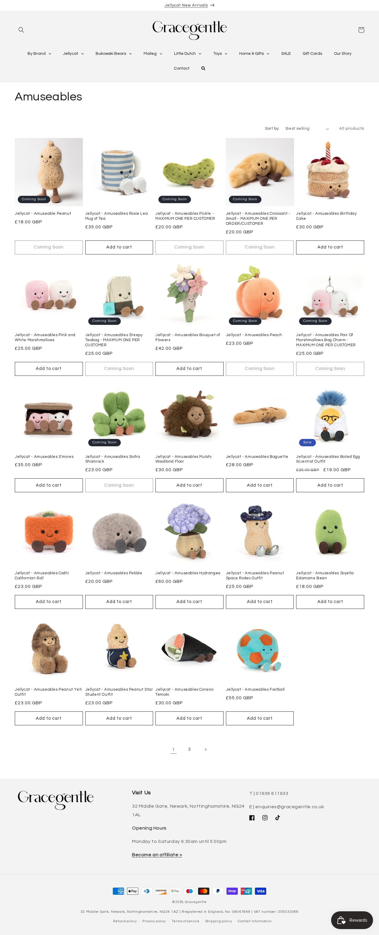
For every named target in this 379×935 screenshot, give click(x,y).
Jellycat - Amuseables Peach (254, 335)
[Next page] (205, 749)
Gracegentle (196, 902)
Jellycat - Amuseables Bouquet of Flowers (187, 337)
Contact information (255, 921)
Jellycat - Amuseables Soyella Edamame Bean (325, 575)
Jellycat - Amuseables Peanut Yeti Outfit (48, 692)
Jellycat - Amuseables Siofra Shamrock (112, 459)
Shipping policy (218, 921)
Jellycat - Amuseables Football (255, 689)
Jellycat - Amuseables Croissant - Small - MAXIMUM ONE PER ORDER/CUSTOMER (258, 218)
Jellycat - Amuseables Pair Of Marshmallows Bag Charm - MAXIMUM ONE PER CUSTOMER (326, 340)
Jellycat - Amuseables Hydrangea (188, 573)
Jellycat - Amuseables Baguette (257, 457)
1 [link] (173, 749)
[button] (21, 29)
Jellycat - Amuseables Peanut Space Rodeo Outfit (255, 575)
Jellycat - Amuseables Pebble (113, 573)
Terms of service (186, 921)
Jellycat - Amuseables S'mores (44, 457)
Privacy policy (154, 921)
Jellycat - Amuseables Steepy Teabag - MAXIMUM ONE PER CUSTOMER (114, 340)
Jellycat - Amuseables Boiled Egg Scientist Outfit (328, 459)
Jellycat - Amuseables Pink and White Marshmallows (45, 337)
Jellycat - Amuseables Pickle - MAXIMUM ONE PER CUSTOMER (185, 216)
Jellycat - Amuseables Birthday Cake (326, 216)
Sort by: (272, 128)
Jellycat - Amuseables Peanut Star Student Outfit (119, 692)
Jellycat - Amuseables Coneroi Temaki (184, 692)
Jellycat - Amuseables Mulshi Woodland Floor (183, 459)
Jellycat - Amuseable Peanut (43, 213)
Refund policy (124, 921)
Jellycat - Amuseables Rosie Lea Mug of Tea (116, 216)
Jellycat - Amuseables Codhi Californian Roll (42, 575)
